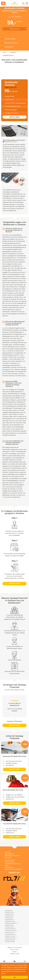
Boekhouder (8, 857)
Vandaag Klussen (9, 912)
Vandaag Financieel (10, 936)
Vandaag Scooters (10, 932)
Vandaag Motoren (9, 919)
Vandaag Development (11, 938)
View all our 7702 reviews (14, 721)
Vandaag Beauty (9, 916)
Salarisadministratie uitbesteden (13, 869)
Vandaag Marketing (10, 939)
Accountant (8, 852)
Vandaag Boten (9, 917)
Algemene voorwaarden (14, 947)
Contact (14, 951)
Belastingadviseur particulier (12, 855)
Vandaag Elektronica (10, 934)
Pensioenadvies (9, 867)
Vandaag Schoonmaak (11, 930)
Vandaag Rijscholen (10, 921)
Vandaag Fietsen (9, 925)
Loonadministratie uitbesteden (12, 863)
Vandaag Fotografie (10, 941)
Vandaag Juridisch (10, 927)
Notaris (7, 865)
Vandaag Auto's (9, 910)
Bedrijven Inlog (14, 953)
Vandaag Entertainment (11, 923)
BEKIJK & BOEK (14, 117)
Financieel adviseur (10, 860)
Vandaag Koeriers (9, 914)
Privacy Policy (14, 949)
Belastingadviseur (9, 853)
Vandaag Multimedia (10, 928)
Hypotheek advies (9, 862)
